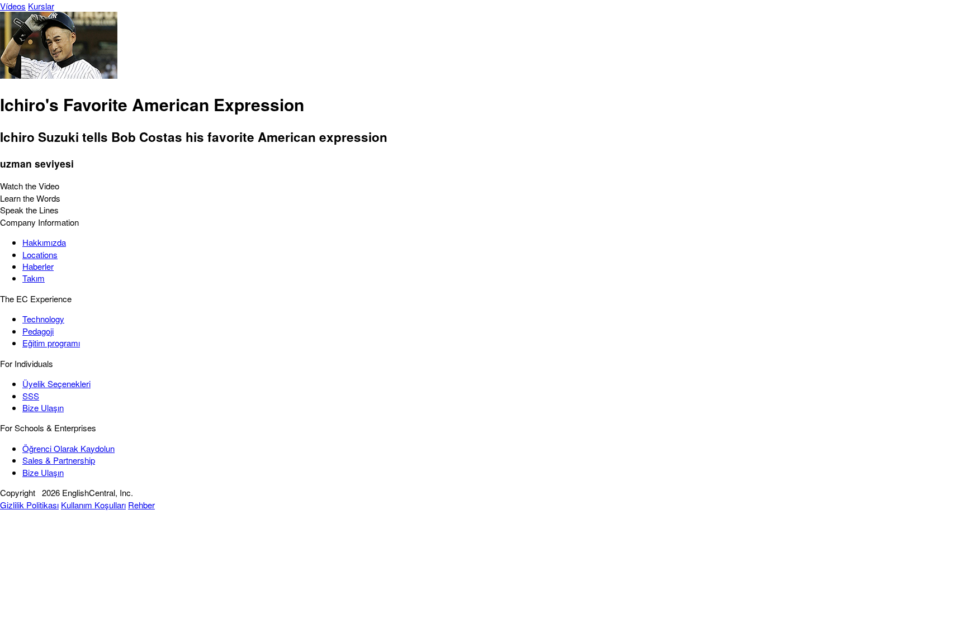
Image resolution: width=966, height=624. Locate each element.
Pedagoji (38, 331)
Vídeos (13, 6)
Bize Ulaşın (43, 407)
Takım (33, 278)
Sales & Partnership (58, 460)
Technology (43, 319)
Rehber (141, 505)
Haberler (38, 266)
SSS (30, 396)
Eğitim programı (51, 343)
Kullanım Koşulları (93, 505)
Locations (40, 254)
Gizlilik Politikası (29, 505)
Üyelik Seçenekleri (56, 383)
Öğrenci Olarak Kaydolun (68, 448)
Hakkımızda (44, 242)
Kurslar (41, 6)
